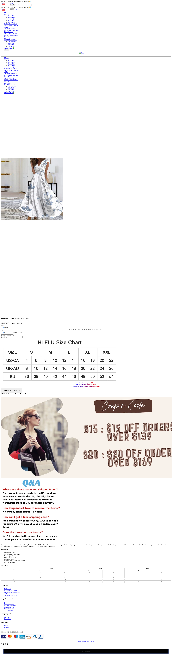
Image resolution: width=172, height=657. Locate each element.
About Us (7, 617)
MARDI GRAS (8, 32)
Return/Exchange (9, 609)
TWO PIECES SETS (10, 28)
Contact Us (7, 619)
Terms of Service (90, 641)
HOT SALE (7, 12)
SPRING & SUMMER (11, 35)
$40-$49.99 (11, 45)
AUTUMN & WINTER (11, 30)
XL (16, 332)
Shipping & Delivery (10, 605)
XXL (21, 332)
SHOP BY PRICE (10, 40)
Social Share (6, 393)
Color (2, 325)
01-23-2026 (11, 19)
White (6, 327)
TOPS (6, 27)
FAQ (5, 602)
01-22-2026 (11, 20)
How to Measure (9, 604)
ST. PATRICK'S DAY (10, 33)
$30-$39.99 (11, 43)
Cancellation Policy (9, 607)
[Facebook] (15, 394)
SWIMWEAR (8, 36)
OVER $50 (11, 46)
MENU (12, 9)
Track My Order (9, 610)
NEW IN (7, 14)
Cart (11, 3)
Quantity (3, 337)
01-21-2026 (11, 22)
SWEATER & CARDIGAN (12, 25)
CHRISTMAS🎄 (9, 48)
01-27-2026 (11, 16)
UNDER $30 (11, 41)
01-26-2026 (11, 17)
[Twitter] (20, 394)
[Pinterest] (25, 394)
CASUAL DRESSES (10, 24)
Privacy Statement (82, 641)
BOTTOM (7, 38)
